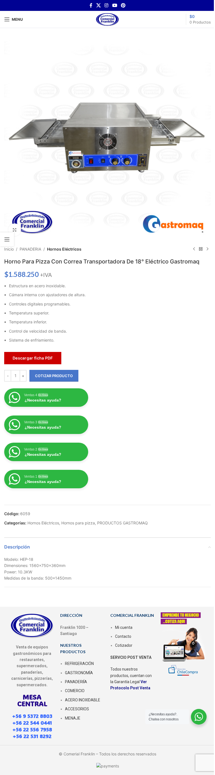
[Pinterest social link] (123, 5)
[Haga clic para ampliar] (14, 229)
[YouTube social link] (114, 5)
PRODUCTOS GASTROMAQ (122, 522)
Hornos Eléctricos (64, 249)
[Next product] (207, 249)
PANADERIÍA (76, 682)
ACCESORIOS (77, 709)
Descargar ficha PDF (33, 358)
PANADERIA (30, 249)
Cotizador (123, 645)
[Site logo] (107, 19)
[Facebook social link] (91, 5)
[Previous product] (194, 249)
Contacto (123, 636)
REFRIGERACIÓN (79, 663)
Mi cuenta (123, 627)
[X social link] (98, 5)
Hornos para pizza (78, 522)
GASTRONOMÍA (79, 673)
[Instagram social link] (106, 5)
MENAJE (72, 718)
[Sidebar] (7, 239)
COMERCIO (75, 690)
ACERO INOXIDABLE (82, 700)
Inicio (9, 249)
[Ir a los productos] (200, 249)
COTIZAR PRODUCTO (54, 376)
